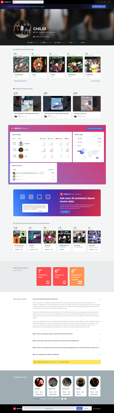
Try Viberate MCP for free (99, 6)
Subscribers (59, 138)
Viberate (6, 2)
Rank (14, 138)
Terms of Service (97, 408)
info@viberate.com (55, 362)
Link (40, 173)
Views (68, 138)
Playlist (14, 169)
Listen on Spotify (94, 80)
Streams (51, 138)
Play (21, 64)
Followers (44, 138)
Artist (19, 138)
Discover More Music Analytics (104, 2)
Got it (79, 408)
